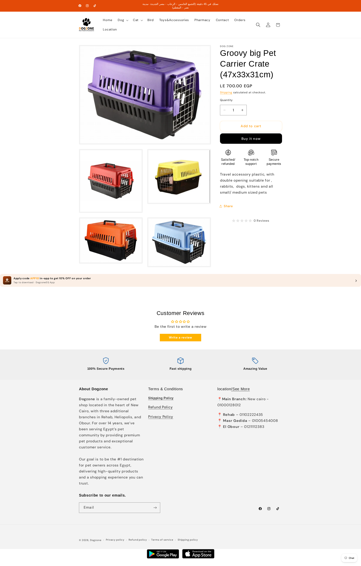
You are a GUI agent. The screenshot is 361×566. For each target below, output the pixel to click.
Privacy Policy (160, 416)
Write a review (180, 337)
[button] (122, 20)
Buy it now (251, 138)
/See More (240, 389)
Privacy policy (115, 540)
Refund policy (138, 540)
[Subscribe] (155, 507)
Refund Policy (160, 407)
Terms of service (162, 540)
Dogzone (96, 540)
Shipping (226, 92)
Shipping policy (188, 540)
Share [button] (228, 206)
